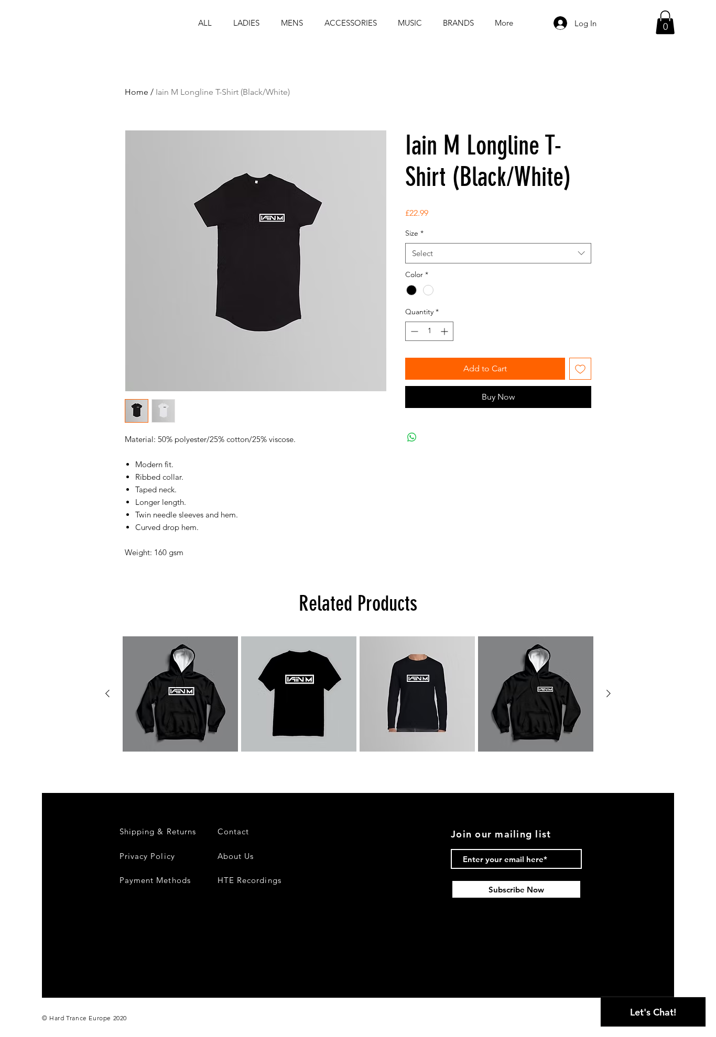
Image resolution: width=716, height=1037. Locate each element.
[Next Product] (608, 693)
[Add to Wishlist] (580, 369)
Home (136, 92)
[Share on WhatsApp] (412, 437)
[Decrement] (413, 331)
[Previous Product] (107, 693)
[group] (358, 694)
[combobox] (498, 253)
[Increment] (445, 331)
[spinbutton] (429, 331)
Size (414, 233)
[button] (665, 22)
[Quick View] (180, 694)
